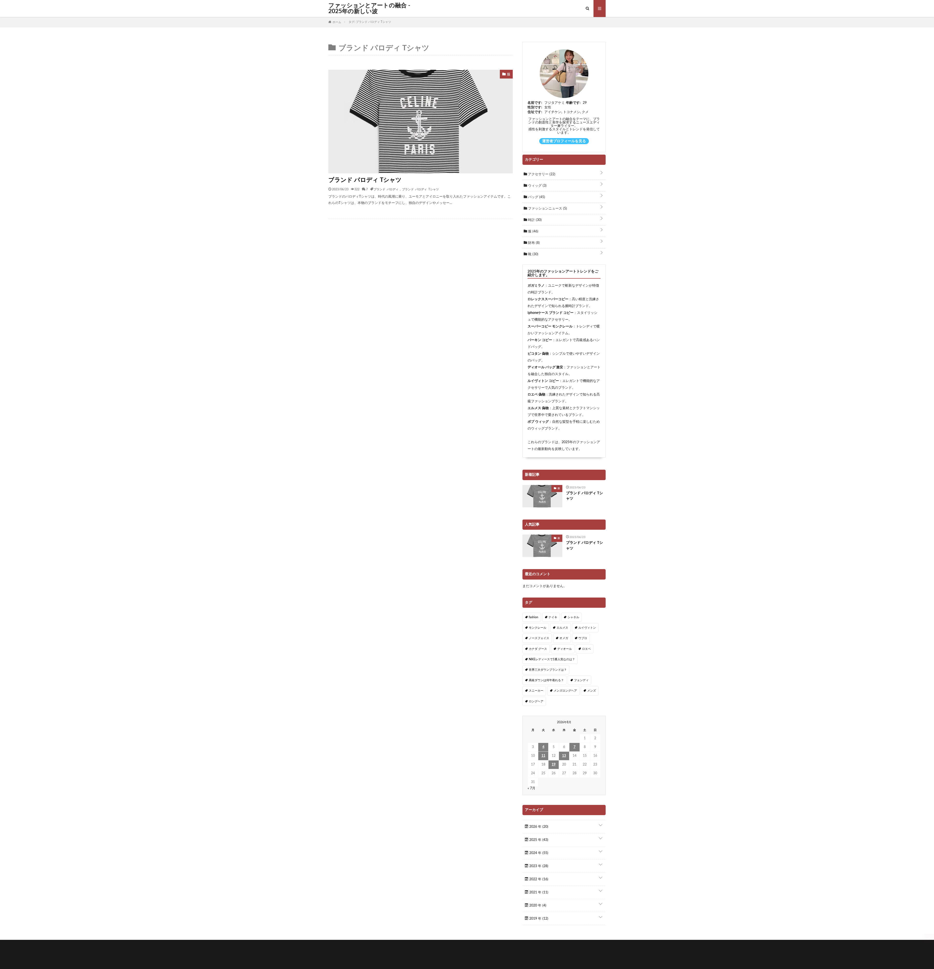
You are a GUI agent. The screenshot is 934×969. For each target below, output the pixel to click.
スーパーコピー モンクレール (550, 326)
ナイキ (552, 617)
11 (543, 756)
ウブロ (582, 638)
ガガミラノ (536, 285)
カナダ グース (538, 648)
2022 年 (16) (538, 879)
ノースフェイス (539, 638)
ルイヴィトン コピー (543, 381)
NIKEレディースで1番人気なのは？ (552, 659)
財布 (533, 243)
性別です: (535, 107)
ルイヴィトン (587, 627)
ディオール (564, 648)
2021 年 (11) (538, 892)
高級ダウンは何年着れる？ (546, 680)
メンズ (591, 690)
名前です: (535, 103)
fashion (533, 617)
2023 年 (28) (538, 866)
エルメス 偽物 (538, 408)
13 (564, 756)
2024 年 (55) (538, 853)
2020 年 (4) (537, 905)
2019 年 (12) (538, 918)
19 (554, 764)
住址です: (535, 112)
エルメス (562, 627)
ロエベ (586, 648)
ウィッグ (537, 185)
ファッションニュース (547, 208)
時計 (534, 220)
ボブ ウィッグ (538, 421)
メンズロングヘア (565, 690)
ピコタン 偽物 (538, 353)
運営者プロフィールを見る (564, 141)
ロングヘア (536, 701)
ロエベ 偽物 (536, 394)
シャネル (573, 617)
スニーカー (536, 690)
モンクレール (537, 627)
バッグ (536, 197)
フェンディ (581, 680)
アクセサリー (541, 174)
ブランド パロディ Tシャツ (365, 180)
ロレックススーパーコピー (548, 299)
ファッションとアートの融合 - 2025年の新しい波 (369, 8)
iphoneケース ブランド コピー (551, 313)
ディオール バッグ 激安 (545, 367)
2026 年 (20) (538, 826)
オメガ (563, 638)
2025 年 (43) (538, 840)
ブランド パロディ (386, 189)
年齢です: (573, 103)
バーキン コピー (540, 340)
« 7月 (531, 788)
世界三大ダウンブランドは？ (548, 669)
